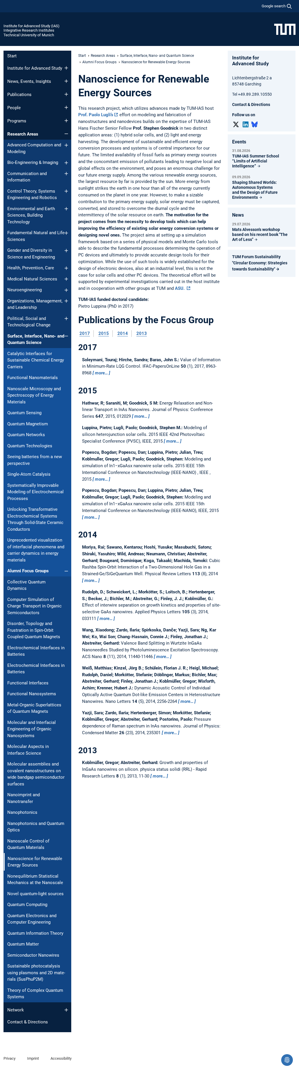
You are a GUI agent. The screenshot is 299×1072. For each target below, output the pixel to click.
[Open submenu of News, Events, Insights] (66, 81)
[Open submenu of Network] (66, 1009)
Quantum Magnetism (27, 424)
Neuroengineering (24, 289)
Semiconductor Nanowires (33, 955)
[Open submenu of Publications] (66, 94)
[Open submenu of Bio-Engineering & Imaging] (66, 162)
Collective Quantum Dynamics (26, 585)
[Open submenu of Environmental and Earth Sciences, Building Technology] (66, 208)
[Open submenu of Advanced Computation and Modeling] (66, 145)
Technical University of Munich (29, 35)
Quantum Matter (23, 944)
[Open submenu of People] (66, 107)
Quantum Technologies (29, 445)
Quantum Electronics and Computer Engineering (31, 919)
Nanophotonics (22, 812)
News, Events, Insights (29, 81)
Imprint (33, 1058)
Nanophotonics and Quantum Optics (35, 827)
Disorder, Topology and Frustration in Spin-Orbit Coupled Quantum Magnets (33, 630)
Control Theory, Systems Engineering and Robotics (32, 195)
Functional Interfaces (27, 683)
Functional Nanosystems (31, 693)
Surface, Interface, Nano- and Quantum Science (35, 339)
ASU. (180, 288)
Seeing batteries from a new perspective (34, 460)
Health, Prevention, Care (30, 267)
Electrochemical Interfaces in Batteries (36, 651)
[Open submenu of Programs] (66, 120)
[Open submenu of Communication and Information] (66, 173)
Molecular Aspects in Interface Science (28, 750)
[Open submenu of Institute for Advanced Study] (66, 67)
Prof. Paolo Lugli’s (95, 114)
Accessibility (61, 1058)
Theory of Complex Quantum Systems (35, 994)
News (238, 215)
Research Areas (22, 134)
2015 (103, 333)
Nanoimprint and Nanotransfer (23, 798)
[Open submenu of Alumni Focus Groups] (66, 571)
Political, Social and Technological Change (29, 322)
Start (12, 56)
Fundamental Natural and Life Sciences (36, 236)
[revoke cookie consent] (287, 1060)
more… (101, 373)
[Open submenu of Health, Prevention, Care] (66, 268)
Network (15, 1010)
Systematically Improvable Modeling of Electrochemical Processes (35, 492)
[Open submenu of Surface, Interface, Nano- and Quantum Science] (66, 336)
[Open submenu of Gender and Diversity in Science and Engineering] (66, 250)
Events (239, 142)
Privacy (9, 1058)
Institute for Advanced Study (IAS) (32, 26)
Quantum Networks (26, 434)
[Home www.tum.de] (284, 29)
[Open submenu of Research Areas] (66, 133)
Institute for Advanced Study (34, 68)
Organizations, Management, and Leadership (34, 304)
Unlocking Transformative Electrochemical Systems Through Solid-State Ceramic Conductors (35, 519)
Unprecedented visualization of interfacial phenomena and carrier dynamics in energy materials (35, 550)
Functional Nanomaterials (32, 377)
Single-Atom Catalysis (29, 474)
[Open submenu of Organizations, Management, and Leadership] (66, 300)
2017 (84, 333)
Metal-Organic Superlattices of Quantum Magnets (34, 708)
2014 (122, 333)
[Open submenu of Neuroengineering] (66, 290)
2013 (141, 333)
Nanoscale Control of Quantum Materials (28, 844)
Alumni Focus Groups (28, 570)
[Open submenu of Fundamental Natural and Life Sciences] (66, 233)
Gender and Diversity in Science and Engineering (31, 254)
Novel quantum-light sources (35, 893)
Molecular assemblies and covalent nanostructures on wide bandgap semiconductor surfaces (36, 774)
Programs (16, 121)
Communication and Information (27, 177)
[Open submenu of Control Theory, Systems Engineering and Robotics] (66, 191)
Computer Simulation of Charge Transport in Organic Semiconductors (34, 606)
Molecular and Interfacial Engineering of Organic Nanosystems (31, 729)
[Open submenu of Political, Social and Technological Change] (66, 318)
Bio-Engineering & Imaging (32, 162)
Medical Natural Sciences (32, 279)
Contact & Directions (27, 1022)
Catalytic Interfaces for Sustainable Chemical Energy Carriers (35, 360)
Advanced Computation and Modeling (34, 148)
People (14, 107)
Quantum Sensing (24, 412)
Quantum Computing (27, 904)
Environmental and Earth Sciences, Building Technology (31, 215)
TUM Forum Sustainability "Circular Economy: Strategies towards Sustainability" (259, 262)
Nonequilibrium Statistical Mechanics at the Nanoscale (35, 880)
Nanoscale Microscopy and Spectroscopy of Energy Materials (34, 395)
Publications (19, 94)
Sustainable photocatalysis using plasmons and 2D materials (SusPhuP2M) (36, 972)
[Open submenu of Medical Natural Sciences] (66, 278)
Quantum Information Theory (35, 933)
